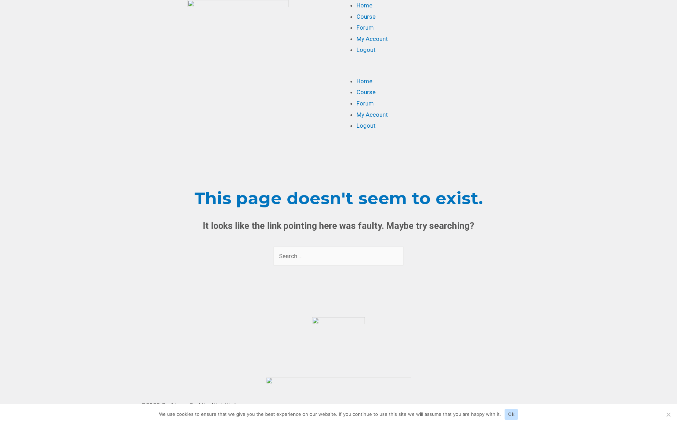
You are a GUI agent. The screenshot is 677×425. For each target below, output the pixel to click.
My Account (372, 38)
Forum (365, 27)
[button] (438, 70)
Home (364, 5)
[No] (668, 414)
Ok (511, 414)
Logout (366, 49)
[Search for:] (338, 256)
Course (366, 16)
